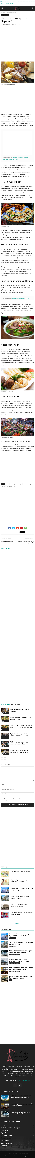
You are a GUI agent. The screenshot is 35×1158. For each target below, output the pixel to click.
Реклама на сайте (23, 1153)
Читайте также (5, 704)
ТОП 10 (3, 1125)
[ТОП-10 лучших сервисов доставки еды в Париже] (5, 744)
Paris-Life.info (6, 24)
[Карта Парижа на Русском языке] (5, 874)
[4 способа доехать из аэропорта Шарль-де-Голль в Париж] (4, 953)
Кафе (20, 484)
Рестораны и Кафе (5, 15)
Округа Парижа (5, 1133)
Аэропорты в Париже (14, 954)
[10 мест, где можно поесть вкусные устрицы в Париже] (5, 752)
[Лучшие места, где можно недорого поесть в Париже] (5, 736)
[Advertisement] (17, 44)
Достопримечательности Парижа (10, 1128)
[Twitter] (19, 1085)
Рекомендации (5, 548)
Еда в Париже (13, 484)
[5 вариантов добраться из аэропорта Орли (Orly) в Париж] (4, 961)
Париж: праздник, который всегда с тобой (26, 542)
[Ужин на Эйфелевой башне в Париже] (5, 711)
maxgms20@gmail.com (23, 1080)
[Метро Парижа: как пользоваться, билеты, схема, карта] (4, 978)
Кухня (24, 484)
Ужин (15, 486)
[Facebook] (15, 1085)
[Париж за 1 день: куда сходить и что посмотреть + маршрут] (5, 882)
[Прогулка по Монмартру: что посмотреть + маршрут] (5, 907)
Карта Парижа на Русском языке (20, 871)
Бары (7, 484)
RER (10, 980)
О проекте (9, 1153)
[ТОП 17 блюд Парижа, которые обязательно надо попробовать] (5, 728)
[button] (32, 8)
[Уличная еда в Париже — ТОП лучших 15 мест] (5, 719)
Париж (3, 486)
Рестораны (9, 486)
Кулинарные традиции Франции (20, 298)
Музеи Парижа (5, 1140)
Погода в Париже (6, 1138)
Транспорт (4, 1145)
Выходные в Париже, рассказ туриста (7, 542)
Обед (29, 484)
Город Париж (12, 937)
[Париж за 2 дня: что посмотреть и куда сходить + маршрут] (5, 890)
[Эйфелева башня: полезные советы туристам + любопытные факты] (5, 1098)
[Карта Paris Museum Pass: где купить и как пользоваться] (5, 915)
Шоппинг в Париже (6, 1143)
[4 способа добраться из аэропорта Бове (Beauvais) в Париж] (4, 970)
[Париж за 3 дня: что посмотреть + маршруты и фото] (5, 898)
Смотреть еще (15, 704)
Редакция (15, 1153)
